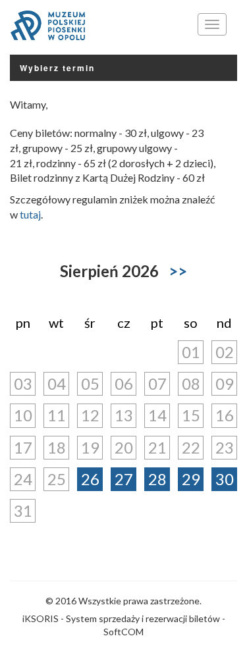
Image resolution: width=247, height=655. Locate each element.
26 (90, 478)
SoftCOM (123, 631)
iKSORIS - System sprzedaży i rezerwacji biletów (121, 618)
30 (224, 478)
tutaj (30, 214)
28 (157, 478)
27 (124, 478)
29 (191, 478)
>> (178, 270)
